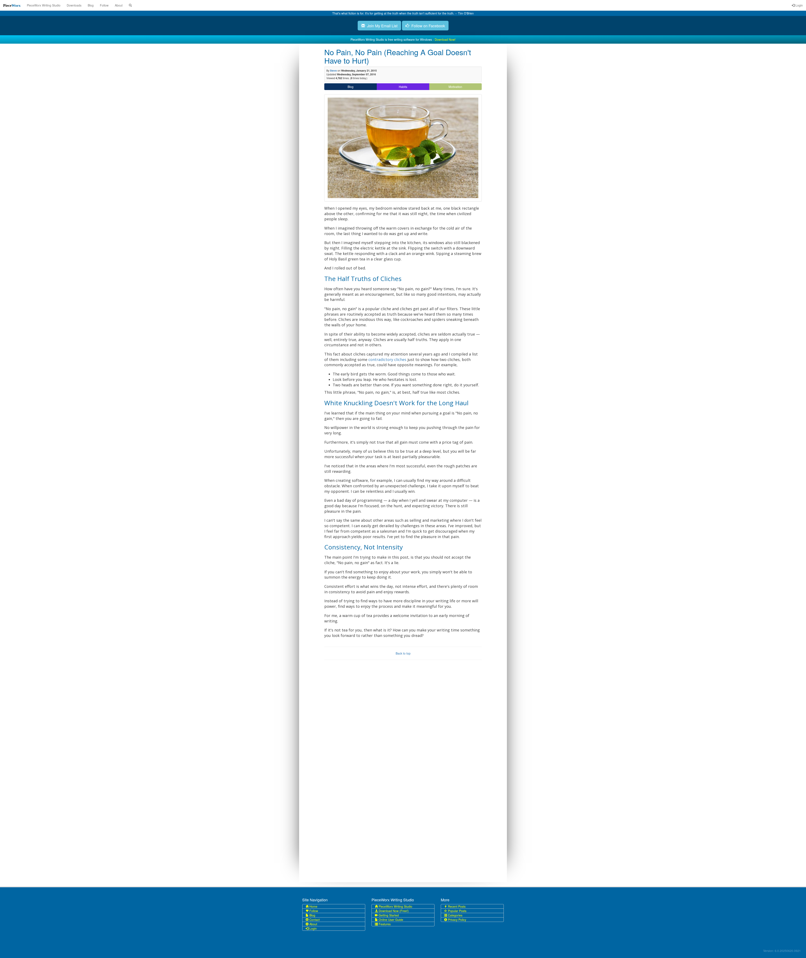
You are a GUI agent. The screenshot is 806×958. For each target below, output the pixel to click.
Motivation (455, 87)
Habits (403, 87)
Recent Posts (456, 906)
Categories (454, 915)
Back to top (403, 653)
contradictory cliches (387, 359)
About (119, 5)
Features (384, 924)
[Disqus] (403, 720)
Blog (91, 5)
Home (313, 906)
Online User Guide (390, 919)
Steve (333, 70)
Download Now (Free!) (393, 911)
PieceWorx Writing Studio (43, 5)
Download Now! (445, 39)
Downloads (74, 5)
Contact (314, 919)
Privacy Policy (456, 919)
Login (799, 5)
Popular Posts (456, 911)
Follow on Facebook (427, 25)
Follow (104, 5)
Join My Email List (381, 25)
